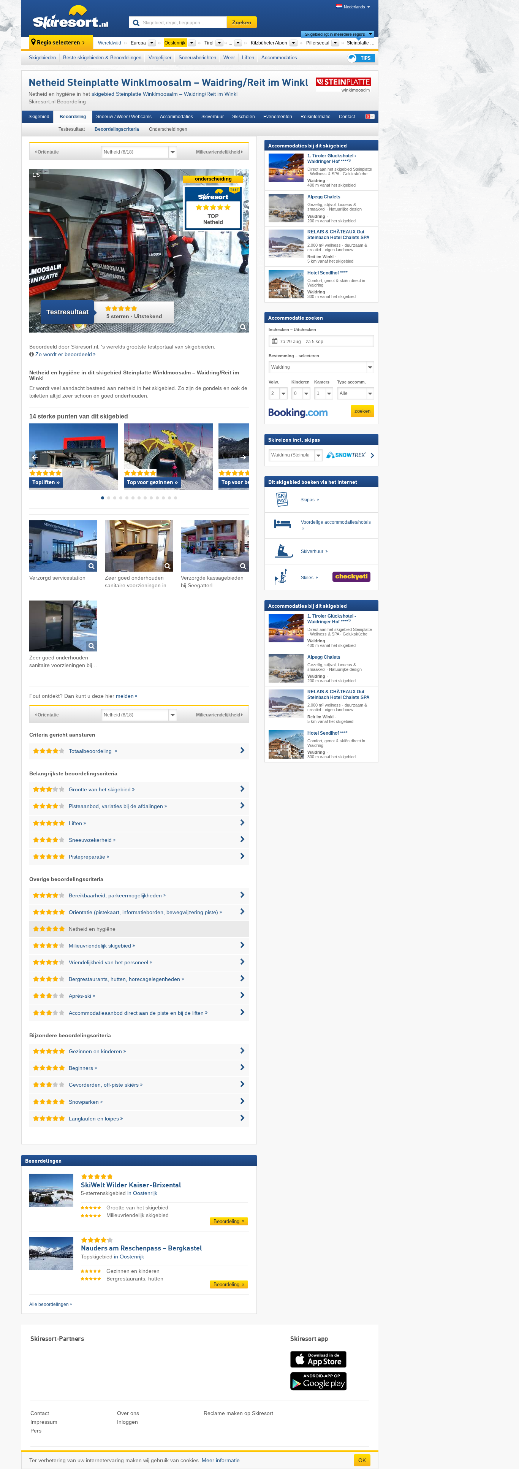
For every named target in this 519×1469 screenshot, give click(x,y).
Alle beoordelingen (49, 1304)
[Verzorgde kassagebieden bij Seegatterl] (215, 547)
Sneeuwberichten (197, 57)
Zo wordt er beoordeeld (63, 354)
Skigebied (38, 116)
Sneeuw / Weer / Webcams (124, 116)
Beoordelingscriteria (117, 129)
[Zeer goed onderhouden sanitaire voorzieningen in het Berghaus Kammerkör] (139, 547)
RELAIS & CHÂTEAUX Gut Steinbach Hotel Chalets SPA (338, 234)
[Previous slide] (34, 457)
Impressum (43, 1422)
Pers (35, 1431)
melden (125, 696)
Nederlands (354, 7)
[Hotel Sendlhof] (286, 284)
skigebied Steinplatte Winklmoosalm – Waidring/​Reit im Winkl (164, 94)
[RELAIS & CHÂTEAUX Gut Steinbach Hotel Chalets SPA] (286, 243)
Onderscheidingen (168, 129)
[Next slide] (243, 457)
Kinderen (300, 382)
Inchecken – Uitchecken (292, 329)
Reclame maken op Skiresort (238, 1413)
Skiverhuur (212, 116)
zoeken (362, 411)
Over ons (128, 1413)
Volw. (274, 382)
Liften (248, 57)
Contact (347, 116)
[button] (298, 413)
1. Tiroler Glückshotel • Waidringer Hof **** (331, 158)
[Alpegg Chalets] (286, 208)
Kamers (321, 382)
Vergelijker (160, 57)
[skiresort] (72, 18)
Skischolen (243, 116)
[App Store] (318, 1368)
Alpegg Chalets (323, 197)
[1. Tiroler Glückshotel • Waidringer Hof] (286, 168)
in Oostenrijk (142, 1193)
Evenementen (277, 116)
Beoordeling (73, 116)
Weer (229, 57)
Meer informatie (221, 1460)
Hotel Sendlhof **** (327, 273)
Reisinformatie (316, 116)
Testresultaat (72, 129)
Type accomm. (351, 382)
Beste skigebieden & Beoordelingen (102, 57)
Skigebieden (42, 57)
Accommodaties (279, 57)
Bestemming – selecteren (294, 355)
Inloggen (127, 1422)
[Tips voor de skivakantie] (360, 58)
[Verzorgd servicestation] (63, 547)
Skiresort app (309, 1339)
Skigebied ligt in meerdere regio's (335, 34)
